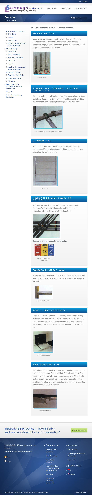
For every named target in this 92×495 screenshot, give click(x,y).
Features (10, 37)
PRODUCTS (37, 8)
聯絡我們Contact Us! (79, 430)
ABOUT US (65, 8)
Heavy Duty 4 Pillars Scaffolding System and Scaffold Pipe (14, 86)
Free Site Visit (72, 450)
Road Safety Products (13, 72)
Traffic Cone (11, 81)
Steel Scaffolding (11, 49)
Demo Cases (12, 34)
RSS (8, 457)
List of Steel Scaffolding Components (14, 96)
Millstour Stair (12, 61)
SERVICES (51, 8)
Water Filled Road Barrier (16, 75)
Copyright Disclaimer (80, 492)
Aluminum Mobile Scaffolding (15, 31)
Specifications (12, 40)
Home (6, 20)
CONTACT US (81, 8)
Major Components (14, 54)
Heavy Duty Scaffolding (15, 57)
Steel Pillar (9, 92)
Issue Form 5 (72, 460)
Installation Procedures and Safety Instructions (16, 44)
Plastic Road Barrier (14, 78)
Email (9, 461)
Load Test (11, 64)
